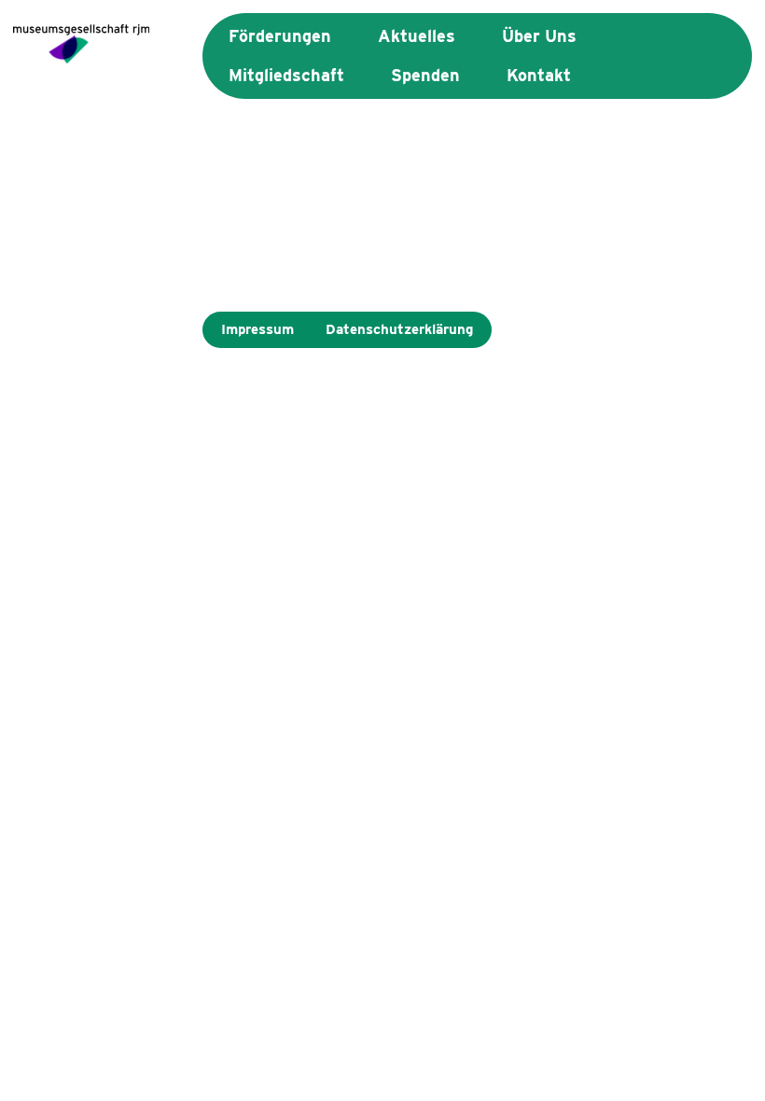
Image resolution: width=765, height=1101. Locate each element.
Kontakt (539, 75)
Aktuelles (416, 36)
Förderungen (280, 36)
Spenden (425, 75)
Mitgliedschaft (286, 75)
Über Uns (539, 36)
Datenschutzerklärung (399, 329)
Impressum (257, 329)
